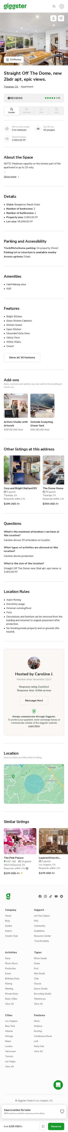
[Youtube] (56, 896)
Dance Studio (41, 988)
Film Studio (39, 973)
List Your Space (42, 915)
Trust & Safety (41, 940)
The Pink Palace (14, 858)
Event (8, 973)
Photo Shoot (11, 963)
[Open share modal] (29, 459)
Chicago (9, 1036)
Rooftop (38, 1031)
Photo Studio (40, 958)
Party (7, 958)
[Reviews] (61, 896)
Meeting (9, 988)
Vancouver (10, 1051)
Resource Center (42, 935)
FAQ (36, 920)
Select (8, 930)
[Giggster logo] (8, 896)
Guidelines (39, 930)
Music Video (11, 998)
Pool (36, 968)
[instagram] (45, 896)
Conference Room (43, 1036)
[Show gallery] (34, 39)
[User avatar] (61, 6)
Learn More (34, 726)
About (8, 915)
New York (10, 1026)
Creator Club (11, 935)
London (8, 1046)
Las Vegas (10, 1061)
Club (36, 978)
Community (39, 925)
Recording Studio (42, 993)
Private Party (11, 993)
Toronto (9, 1056)
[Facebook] (40, 896)
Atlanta (9, 1031)
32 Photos (15, 59)
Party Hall (39, 1046)
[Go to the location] (22, 470)
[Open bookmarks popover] (61, 18)
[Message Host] (43, 1126)
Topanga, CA (11, 86)
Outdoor (38, 1026)
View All (9, 1003)
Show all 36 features (22, 357)
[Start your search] (54, 6)
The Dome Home (53, 488)
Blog (7, 920)
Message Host (34, 700)
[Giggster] (15, 6)
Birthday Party (12, 978)
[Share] (53, 18)
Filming (8, 983)
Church (37, 983)
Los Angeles (11, 1021)
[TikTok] (50, 896)
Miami (8, 1041)
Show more (10, 176)
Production (10, 968)
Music (37, 1021)
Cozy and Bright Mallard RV (20, 488)
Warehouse (40, 998)
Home (37, 963)
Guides (8, 925)
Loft (36, 1041)
